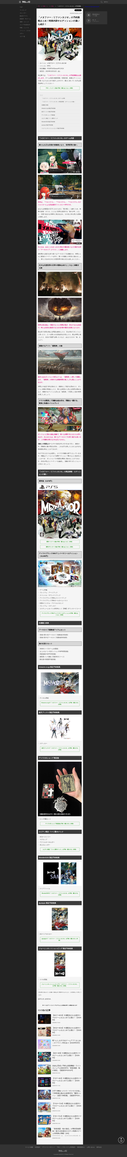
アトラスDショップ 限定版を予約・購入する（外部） (59, 823)
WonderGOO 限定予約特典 (48, 121)
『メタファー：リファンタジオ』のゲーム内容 (53, 98)
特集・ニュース (24, 27)
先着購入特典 (45, 105)
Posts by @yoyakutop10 (92, 6)
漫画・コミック (24, 22)
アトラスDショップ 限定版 (48, 115)
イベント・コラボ (25, 30)
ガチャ (22, 33)
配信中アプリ (24, 16)
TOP (21, 7)
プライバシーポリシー (48, 1147)
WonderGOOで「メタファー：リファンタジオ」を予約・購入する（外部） (60, 894)
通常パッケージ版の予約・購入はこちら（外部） (59, 541)
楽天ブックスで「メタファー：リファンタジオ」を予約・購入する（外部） (60, 748)
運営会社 (99, 1147)
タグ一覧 (22, 36)
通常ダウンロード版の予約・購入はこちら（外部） (60, 547)
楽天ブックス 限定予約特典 (48, 111)
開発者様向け (81, 1147)
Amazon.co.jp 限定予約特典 (48, 108)
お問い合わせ (91, 1147)
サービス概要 (29, 1147)
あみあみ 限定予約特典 (47, 125)
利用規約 (37, 1147)
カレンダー (23, 13)
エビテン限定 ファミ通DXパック (50, 118)
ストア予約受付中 (25, 24)
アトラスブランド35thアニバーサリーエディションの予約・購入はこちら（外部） (60, 614)
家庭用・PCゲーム (25, 19)
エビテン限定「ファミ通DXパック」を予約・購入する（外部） (60, 849)
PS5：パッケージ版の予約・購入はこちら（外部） (60, 88)
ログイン (106, 1)
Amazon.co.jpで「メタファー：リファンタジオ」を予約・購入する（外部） (59, 703)
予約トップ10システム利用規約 (66, 1147)
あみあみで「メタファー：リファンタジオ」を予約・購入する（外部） (60, 939)
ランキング (23, 10)
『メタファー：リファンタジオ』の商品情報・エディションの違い (58, 101)
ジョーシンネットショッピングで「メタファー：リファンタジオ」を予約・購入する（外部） (60, 985)
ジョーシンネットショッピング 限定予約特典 (53, 128)
